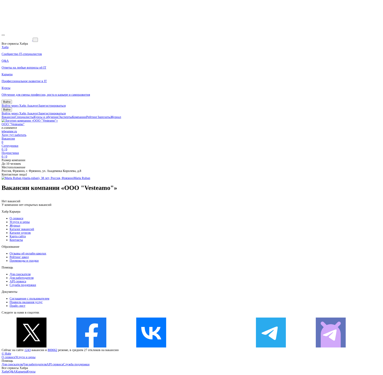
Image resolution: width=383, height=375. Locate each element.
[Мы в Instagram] (211, 346)
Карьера (21, 371)
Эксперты (65, 117)
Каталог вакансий (22, 229)
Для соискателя (20, 274)
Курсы (31, 371)
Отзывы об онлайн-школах (28, 253)
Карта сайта (18, 236)
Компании (79, 117)
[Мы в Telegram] (271, 346)
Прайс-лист (17, 305)
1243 (27, 350)
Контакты (16, 240)
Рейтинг (92, 117)
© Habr (6, 353)
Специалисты (24, 117)
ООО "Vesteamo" (13, 124)
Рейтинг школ (19, 257)
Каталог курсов (20, 232)
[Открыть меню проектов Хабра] (3, 35)
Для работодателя (22, 277)
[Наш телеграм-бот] (331, 346)
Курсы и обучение (46, 117)
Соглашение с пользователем (29, 298)
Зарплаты (104, 117)
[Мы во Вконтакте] (151, 346)
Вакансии (8, 117)
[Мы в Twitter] (31, 346)
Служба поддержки (23, 285)
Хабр (5, 371)
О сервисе (16, 218)
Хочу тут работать (14, 135)
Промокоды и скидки (24, 260)
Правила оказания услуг (26, 302)
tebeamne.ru (9, 131)
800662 (52, 350)
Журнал (116, 117)
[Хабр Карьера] (17, 39)
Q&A (12, 371)
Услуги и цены (20, 222)
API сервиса (18, 281)
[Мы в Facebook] (91, 346)
